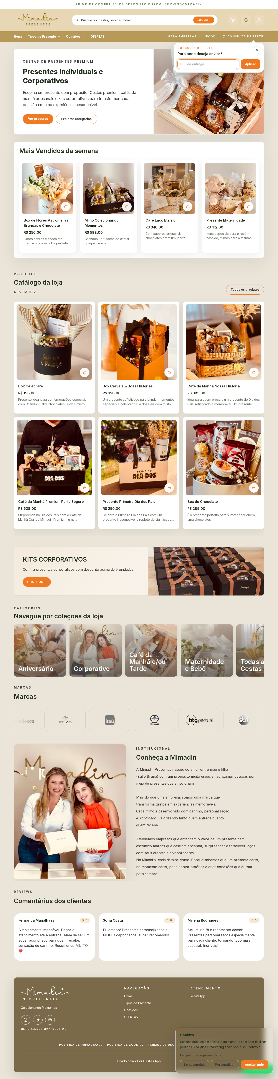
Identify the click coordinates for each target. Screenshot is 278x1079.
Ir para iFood (139, 553)
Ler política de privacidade (201, 1055)
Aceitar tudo (254, 1064)
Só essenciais (194, 1064)
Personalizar (225, 1064)
